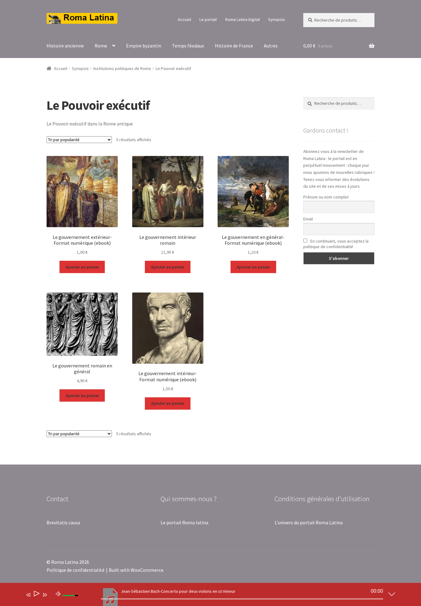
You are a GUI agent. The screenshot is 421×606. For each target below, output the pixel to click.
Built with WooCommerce (136, 570)
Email (308, 219)
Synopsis (276, 19)
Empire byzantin (143, 46)
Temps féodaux (188, 46)
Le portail (208, 19)
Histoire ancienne (65, 46)
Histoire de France (234, 46)
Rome (101, 46)
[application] (206, 596)
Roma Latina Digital (242, 19)
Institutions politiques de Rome (122, 68)
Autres (271, 46)
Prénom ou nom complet (326, 197)
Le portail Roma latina (184, 522)
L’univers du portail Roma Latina (309, 522)
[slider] (242, 599)
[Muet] (58, 593)
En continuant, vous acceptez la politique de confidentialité (336, 243)
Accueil (184, 19)
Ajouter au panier (82, 267)
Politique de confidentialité (75, 570)
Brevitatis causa (63, 522)
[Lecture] (36, 595)
